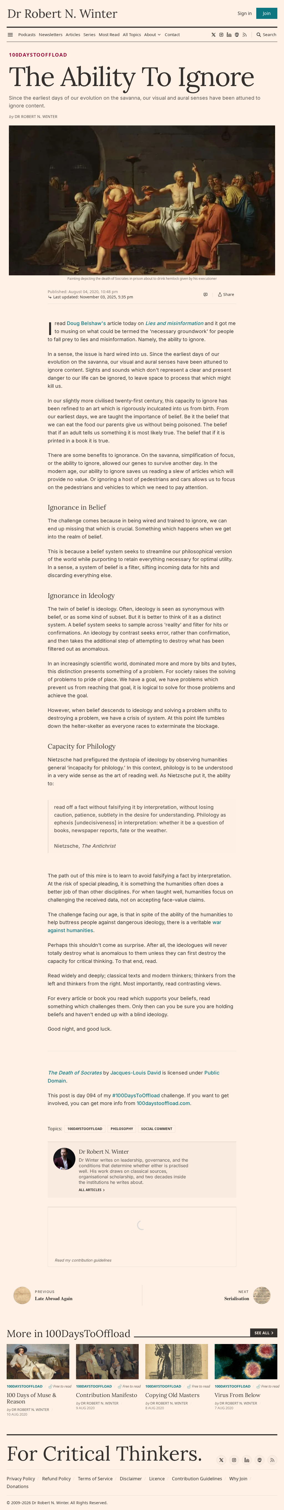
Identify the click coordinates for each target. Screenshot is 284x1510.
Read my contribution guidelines (83, 1260)
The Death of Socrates (75, 1073)
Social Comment (156, 1128)
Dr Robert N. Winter (36, 116)
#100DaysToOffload (136, 1095)
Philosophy (122, 1128)
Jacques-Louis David (135, 1073)
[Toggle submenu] (159, 34)
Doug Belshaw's (86, 323)
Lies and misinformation (174, 323)
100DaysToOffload (38, 54)
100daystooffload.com (163, 1103)
